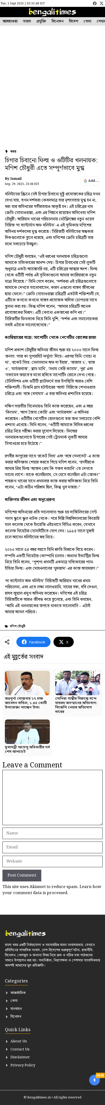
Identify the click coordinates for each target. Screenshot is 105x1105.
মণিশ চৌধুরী (17, 626)
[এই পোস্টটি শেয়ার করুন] (7, 642)
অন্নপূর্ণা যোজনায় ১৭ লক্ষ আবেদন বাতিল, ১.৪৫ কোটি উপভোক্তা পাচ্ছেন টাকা (26, 703)
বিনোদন (57, 21)
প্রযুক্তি (41, 21)
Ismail (16, 179)
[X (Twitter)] (101, 3)
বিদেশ (73, 21)
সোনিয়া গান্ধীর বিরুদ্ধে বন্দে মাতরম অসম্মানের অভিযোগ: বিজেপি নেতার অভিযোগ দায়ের (76, 705)
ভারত (27, 21)
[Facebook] (95, 3)
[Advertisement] (52, 80)
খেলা (87, 21)
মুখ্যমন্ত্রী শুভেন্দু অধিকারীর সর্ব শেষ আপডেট (27, 749)
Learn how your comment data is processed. (51, 890)
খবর (13, 151)
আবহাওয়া (10, 21)
